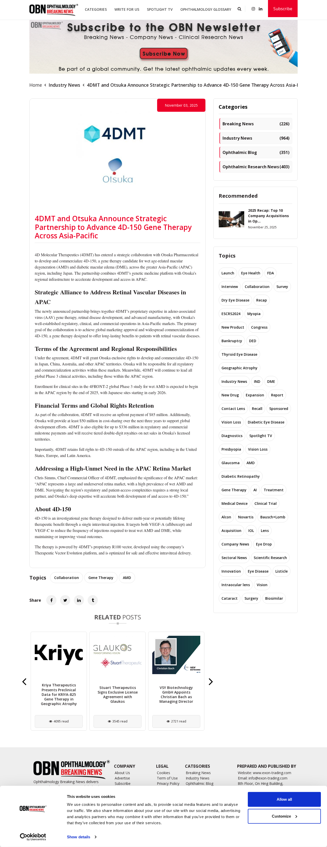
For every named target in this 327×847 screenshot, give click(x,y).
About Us (122, 772)
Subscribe (282, 9)
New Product (232, 327)
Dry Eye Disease (235, 300)
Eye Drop (264, 544)
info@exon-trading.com (268, 778)
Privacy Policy (168, 783)
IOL (251, 530)
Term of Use (167, 778)
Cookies (163, 772)
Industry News (64, 85)
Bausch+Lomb (272, 517)
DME (271, 381)
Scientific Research (270, 557)
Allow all (284, 799)
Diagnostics (231, 435)
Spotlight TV (160, 9)
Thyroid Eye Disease (239, 354)
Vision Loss (231, 422)
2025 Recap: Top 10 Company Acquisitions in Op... (268, 216)
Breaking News (256, 124)
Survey (282, 286)
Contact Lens (233, 408)
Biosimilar (274, 598)
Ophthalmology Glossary (205, 9)
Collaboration (66, 577)
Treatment (274, 489)
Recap (261, 300)
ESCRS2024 (230, 313)
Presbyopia (231, 449)
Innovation (231, 571)
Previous (24, 681)
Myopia (254, 313)
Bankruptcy (231, 340)
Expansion (255, 395)
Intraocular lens (235, 584)
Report (277, 395)
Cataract (229, 598)
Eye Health (250, 273)
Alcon (226, 517)
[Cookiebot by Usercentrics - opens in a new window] (33, 837)
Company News (235, 544)
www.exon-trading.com (272, 772)
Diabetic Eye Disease (266, 422)
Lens (265, 530)
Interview (229, 286)
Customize (281, 816)
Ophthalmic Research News (256, 167)
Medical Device (234, 503)
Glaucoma (230, 462)
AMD (127, 577)
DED (252, 340)
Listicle (281, 571)
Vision (262, 584)
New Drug (230, 395)
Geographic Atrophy (239, 367)
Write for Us (126, 9)
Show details (78, 837)
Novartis (245, 517)
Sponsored (278, 408)
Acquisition (231, 530)
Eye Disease (258, 571)
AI (255, 489)
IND (257, 381)
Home (35, 85)
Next (211, 681)
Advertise (122, 778)
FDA (270, 273)
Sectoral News (234, 557)
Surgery (251, 598)
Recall (257, 408)
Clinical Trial (265, 503)
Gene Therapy (100, 577)
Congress (259, 327)
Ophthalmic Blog (256, 152)
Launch (227, 273)
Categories (96, 9)
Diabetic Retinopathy (240, 476)
